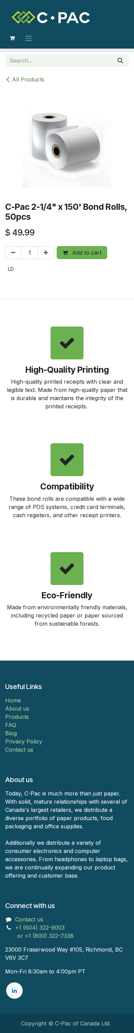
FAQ (10, 725)
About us (17, 708)
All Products (28, 79)
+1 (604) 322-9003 (40, 927)
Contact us (19, 749)
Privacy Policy (23, 741)
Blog (11, 733)
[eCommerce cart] (12, 38)
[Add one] (46, 252)
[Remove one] (13, 252)
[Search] (120, 60)
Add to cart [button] (85, 252)
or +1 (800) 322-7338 (39, 935)
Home (13, 700)
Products (17, 716)
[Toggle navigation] (28, 38)
